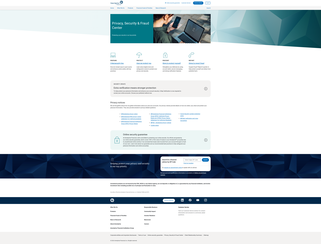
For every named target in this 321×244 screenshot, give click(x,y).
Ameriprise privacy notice (130, 114)
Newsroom (147, 220)
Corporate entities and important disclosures (123, 235)
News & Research (115, 220)
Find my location (188, 163)
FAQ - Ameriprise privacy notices (161, 123)
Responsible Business (150, 207)
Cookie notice (155, 125)
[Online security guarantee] (160, 140)
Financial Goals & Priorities (118, 215)
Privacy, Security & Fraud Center (173, 235)
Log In (207, 3)
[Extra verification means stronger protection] (160, 88)
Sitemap (206, 235)
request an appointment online (173, 167)
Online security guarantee (173, 3)
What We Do (114, 207)
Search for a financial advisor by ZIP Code (169, 161)
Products (113, 211)
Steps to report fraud (196, 63)
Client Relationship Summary (193, 235)
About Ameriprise (115, 224)
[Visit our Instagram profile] (205, 200)
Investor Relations (149, 215)
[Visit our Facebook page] (190, 200)
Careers (146, 224)
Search (209, 8)
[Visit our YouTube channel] (198, 200)
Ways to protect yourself (172, 63)
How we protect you (144, 63)
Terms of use (142, 235)
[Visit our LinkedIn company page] (182, 200)
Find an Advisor (198, 3)
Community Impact (150, 211)
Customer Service (186, 3)
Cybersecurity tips (117, 63)
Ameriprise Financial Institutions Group (122, 228)
